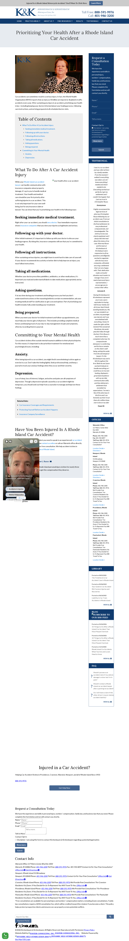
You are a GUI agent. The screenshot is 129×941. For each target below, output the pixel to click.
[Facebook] (16, 927)
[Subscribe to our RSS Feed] (101, 617)
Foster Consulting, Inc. (67, 933)
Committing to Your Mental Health (35, 150)
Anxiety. (28, 154)
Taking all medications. (34, 140)
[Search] (110, 917)
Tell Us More (20, 834)
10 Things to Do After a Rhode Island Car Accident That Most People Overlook (102, 629)
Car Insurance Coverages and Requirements (36, 405)
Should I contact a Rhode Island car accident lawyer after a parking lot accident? (103, 686)
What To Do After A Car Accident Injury (37, 125)
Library (97, 568)
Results (79, 21)
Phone (18, 823)
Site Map (18, 939)
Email (17, 826)
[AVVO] (30, 927)
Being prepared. (31, 147)
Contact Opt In (98, 125)
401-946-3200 (104, 15)
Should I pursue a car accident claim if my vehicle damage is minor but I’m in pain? (102, 676)
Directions (96, 450)
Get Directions (32, 870)
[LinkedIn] (23, 927)
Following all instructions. (35, 136)
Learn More (96, 3)
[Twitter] (20, 927)
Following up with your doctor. (37, 132)
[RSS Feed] (36, 927)
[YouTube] (26, 927)
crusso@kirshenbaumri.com (51, 461)
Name (18, 820)
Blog (95, 611)
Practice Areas (31, 21)
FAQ (94, 665)
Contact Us (107, 21)
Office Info (19, 870)
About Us (48, 21)
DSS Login (26, 939)
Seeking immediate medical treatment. (40, 129)
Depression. (30, 157)
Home (19, 21)
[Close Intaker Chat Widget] (35, 441)
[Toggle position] (31, 441)
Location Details (98, 448)
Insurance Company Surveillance (32, 414)
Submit (101, 150)
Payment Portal (23, 921)
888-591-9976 (104, 12)
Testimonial (99, 160)
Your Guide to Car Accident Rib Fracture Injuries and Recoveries (101, 589)
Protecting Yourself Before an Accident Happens (38, 410)
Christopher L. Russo (40, 461)
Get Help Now (64, 788)
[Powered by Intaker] (25, 501)
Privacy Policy (89, 930)
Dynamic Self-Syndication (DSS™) (68, 936)
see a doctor (52, 222)
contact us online (48, 443)
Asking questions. (32, 143)
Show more (97, 141)
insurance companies (28, 225)
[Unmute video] (6, 441)
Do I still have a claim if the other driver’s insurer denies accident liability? (103, 695)
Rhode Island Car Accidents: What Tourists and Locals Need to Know (102, 651)
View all (106, 413)
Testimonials (92, 21)
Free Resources (64, 21)
